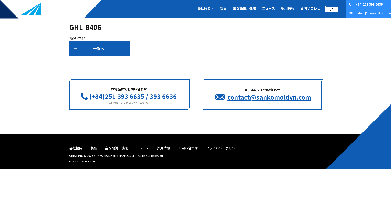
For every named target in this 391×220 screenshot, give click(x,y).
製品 (223, 8)
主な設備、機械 (244, 8)
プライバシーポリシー (222, 147)
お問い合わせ (310, 8)
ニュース (268, 8)
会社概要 (75, 147)
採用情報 (287, 8)
